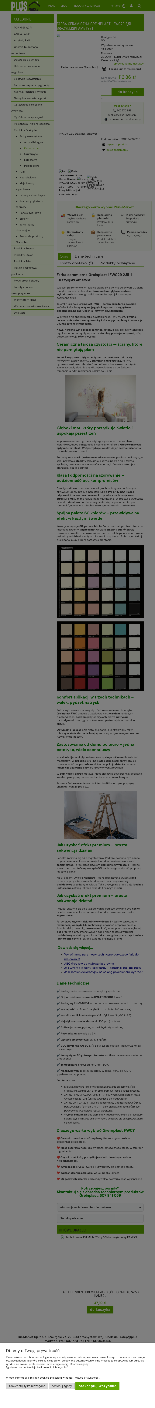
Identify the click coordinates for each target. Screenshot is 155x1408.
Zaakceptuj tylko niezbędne (27, 1386)
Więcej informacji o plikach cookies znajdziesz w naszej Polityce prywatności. (53, 1377)
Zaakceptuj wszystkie (97, 1386)
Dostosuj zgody (62, 1386)
